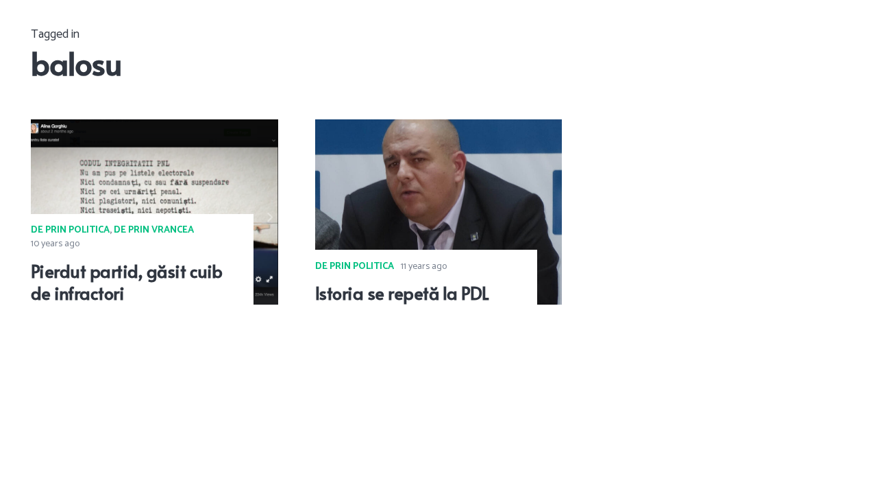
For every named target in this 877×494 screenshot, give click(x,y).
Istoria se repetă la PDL (402, 293)
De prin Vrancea (154, 230)
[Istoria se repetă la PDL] (439, 129)
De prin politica (70, 230)
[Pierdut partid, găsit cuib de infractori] (154, 129)
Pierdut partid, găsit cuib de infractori (127, 282)
